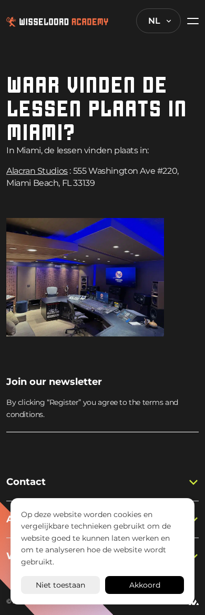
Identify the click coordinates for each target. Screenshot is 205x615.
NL (154, 21)
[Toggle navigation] (190, 20)
